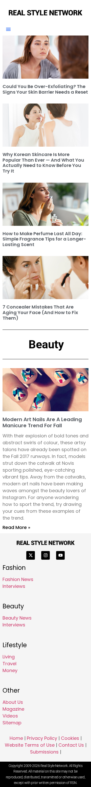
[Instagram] (45, 555)
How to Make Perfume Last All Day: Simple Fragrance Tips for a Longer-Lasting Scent (44, 239)
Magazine (13, 709)
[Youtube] (60, 555)
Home (16, 738)
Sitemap (12, 723)
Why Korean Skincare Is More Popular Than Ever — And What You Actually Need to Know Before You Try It (43, 162)
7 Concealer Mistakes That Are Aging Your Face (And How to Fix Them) (40, 312)
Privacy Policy (42, 738)
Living (9, 657)
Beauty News (17, 618)
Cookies (70, 738)
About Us (13, 702)
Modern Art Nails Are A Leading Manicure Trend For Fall (42, 422)
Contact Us (71, 745)
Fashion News (18, 579)
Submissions (44, 752)
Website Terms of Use (30, 745)
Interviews (14, 586)
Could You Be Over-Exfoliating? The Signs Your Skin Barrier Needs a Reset (45, 89)
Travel (9, 663)
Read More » (16, 527)
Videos (10, 716)
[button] (8, 29)
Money (10, 670)
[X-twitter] (30, 555)
